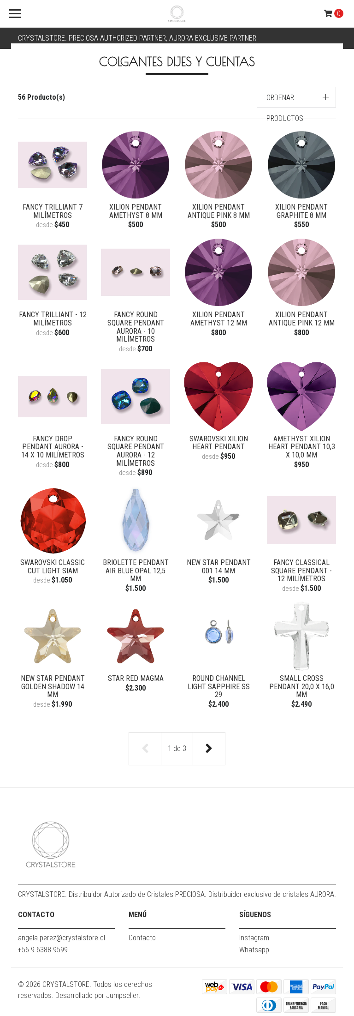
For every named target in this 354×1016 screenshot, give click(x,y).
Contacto (142, 937)
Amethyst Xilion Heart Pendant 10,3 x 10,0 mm (301, 446)
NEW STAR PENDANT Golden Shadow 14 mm (53, 686)
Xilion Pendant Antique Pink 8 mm (219, 211)
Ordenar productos (284, 108)
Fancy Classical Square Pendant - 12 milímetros (301, 570)
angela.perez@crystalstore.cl (61, 937)
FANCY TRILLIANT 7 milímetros (53, 211)
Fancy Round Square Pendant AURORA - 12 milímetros (135, 451)
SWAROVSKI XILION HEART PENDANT (218, 442)
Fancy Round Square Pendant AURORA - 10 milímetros (135, 326)
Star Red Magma (136, 678)
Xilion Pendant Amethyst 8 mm (135, 211)
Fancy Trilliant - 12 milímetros (53, 318)
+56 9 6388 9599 (43, 949)
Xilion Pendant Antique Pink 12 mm (302, 318)
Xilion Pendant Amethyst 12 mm (218, 318)
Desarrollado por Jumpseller (97, 995)
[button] (296, 97)
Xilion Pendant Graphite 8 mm (301, 211)
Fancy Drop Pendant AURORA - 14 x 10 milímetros (52, 446)
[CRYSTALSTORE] (177, 14)
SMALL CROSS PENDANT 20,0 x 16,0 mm (301, 686)
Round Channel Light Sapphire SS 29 (219, 686)
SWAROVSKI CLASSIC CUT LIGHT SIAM (52, 566)
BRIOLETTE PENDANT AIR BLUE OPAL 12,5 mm (136, 570)
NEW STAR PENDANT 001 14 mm (219, 566)
